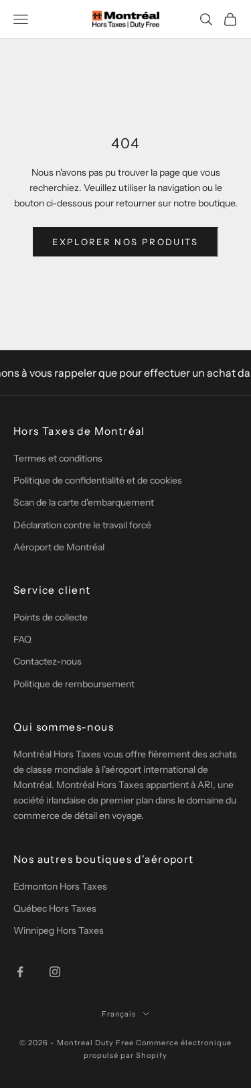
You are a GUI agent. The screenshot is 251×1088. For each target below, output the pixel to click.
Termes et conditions (57, 458)
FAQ (22, 639)
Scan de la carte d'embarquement (83, 502)
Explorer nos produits (125, 241)
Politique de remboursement (74, 684)
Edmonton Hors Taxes (60, 886)
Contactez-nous (47, 661)
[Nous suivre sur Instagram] (55, 971)
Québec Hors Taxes (54, 908)
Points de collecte (50, 617)
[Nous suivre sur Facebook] (20, 971)
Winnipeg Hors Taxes (58, 930)
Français (119, 1014)
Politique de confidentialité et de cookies (97, 480)
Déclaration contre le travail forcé (82, 525)
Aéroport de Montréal (58, 547)
